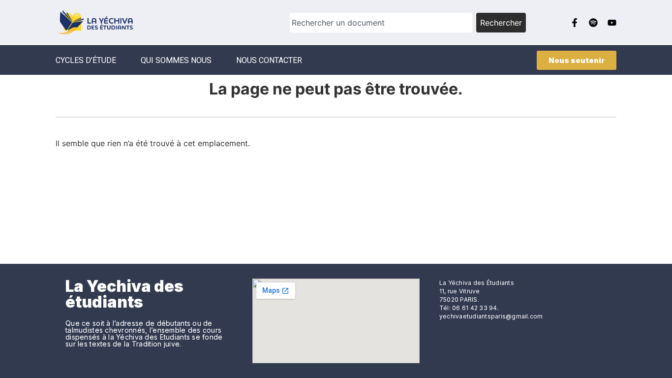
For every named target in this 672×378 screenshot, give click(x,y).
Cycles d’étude (86, 60)
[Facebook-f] (574, 22)
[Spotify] (593, 22)
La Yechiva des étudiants (124, 294)
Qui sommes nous (176, 60)
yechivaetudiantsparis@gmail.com (491, 316)
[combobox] (381, 22)
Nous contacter (269, 60)
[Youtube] (612, 22)
